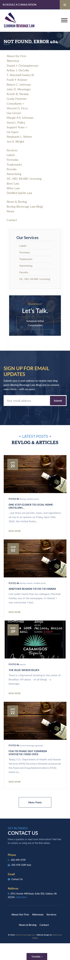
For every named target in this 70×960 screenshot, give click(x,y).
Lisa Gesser (14, 113)
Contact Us (17, 879)
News (10, 211)
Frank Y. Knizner (17, 80)
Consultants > (15, 103)
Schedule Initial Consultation (35, 323)
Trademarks (14, 164)
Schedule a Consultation (19, 4)
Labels (11, 155)
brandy (30, 583)
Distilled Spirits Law (19, 193)
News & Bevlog (17, 201)
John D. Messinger (19, 89)
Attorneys (13, 61)
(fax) (29, 864)
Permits (12, 169)
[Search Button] (65, 4)
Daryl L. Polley (16, 122)
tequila (23, 664)
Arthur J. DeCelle (18, 70)
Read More (15, 531)
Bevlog (23, 499)
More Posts (35, 802)
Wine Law (13, 188)
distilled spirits (33, 499)
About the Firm (16, 56)
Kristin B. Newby (18, 94)
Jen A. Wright (15, 141)
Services (12, 150)
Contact (12, 220)
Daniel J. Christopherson (22, 65)
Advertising (14, 174)
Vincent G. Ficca (17, 108)
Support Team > (17, 127)
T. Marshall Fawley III (20, 75)
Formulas (12, 159)
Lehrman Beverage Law (19, 20)
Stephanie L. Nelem (19, 136)
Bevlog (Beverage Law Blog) (25, 206)
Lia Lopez (13, 132)
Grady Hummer (17, 99)
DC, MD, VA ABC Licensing (24, 178)
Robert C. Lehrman (19, 84)
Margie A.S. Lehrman (20, 117)
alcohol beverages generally (31, 745)
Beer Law (13, 183)
